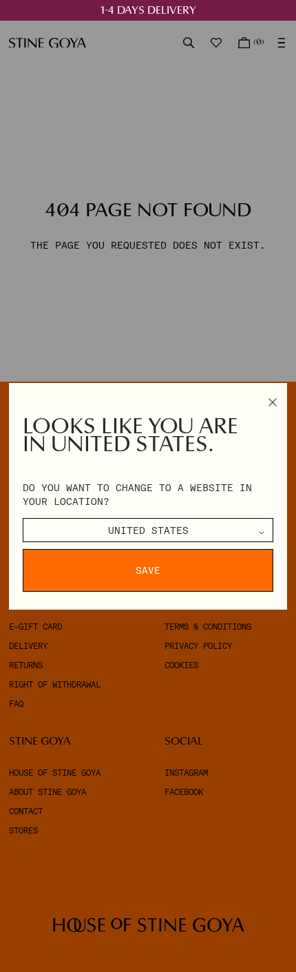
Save (148, 570)
